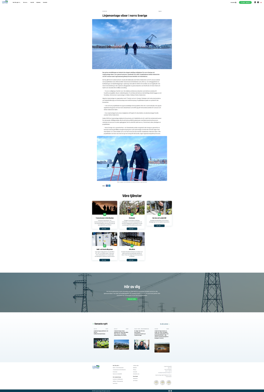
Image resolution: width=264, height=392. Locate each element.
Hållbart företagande (118, 381)
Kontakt (45, 2)
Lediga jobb (135, 365)
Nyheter (38, 2)
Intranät (233, 2)
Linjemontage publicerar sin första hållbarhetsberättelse (101, 332)
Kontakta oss (136, 374)
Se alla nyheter (164, 324)
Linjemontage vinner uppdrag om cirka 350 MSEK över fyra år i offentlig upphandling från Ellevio (121, 333)
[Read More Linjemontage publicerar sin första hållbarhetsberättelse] (101, 343)
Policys (134, 369)
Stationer (115, 372)
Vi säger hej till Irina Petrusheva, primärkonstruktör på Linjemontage (139, 333)
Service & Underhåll (117, 374)
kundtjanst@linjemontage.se (165, 372)
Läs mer (105, 229)
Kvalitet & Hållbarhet (118, 379)
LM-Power (135, 380)
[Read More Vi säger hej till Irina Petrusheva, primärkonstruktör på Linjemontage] (141, 345)
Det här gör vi (116, 365)
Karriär (32, 2)
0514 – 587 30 (246, 2)
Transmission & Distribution (119, 369)
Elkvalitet (135, 378)
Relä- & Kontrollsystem (118, 367)
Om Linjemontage (117, 377)
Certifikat (115, 383)
